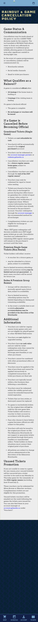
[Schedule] (34, 3)
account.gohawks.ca (12, 508)
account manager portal (20, 155)
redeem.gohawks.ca (16, 157)
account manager (25, 213)
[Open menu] (4, 3)
